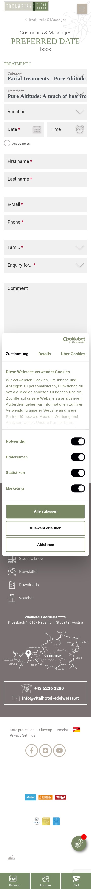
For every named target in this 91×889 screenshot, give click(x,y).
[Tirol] (60, 797)
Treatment (17, 64)
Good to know (31, 558)
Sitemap (45, 730)
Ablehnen (45, 544)
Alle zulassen (45, 511)
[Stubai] (30, 797)
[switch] (78, 457)
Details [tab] (44, 354)
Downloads (29, 584)
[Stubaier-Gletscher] (45, 797)
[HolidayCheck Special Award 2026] (46, 821)
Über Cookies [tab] (73, 354)
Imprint (62, 730)
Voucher (26, 598)
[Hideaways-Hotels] (37, 820)
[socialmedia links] (31, 750)
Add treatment (21, 143)
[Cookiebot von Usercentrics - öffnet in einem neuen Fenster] (64, 340)
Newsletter (28, 571)
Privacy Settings (22, 735)
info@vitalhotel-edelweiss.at (50, 698)
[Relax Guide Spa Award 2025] (56, 821)
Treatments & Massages (47, 19)
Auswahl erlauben (45, 528)
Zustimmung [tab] (17, 354)
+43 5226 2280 (49, 688)
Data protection (22, 730)
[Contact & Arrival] (45, 651)
